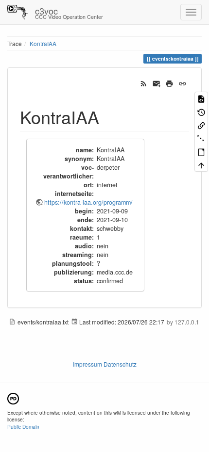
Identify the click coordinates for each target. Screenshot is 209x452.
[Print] (169, 82)
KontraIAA (43, 43)
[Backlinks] (201, 125)
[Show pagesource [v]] (201, 98)
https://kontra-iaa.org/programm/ (88, 202)
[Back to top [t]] (201, 165)
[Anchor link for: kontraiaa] (108, 116)
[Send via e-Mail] (157, 82)
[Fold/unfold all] (201, 138)
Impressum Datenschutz (105, 364)
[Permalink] (182, 82)
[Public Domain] (13, 397)
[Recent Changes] (143, 82)
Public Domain (23, 426)
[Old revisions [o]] (201, 111)
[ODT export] (201, 151)
